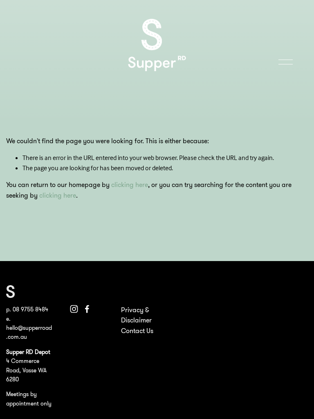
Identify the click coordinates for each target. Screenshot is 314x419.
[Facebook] (87, 309)
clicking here (129, 184)
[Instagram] (74, 309)
